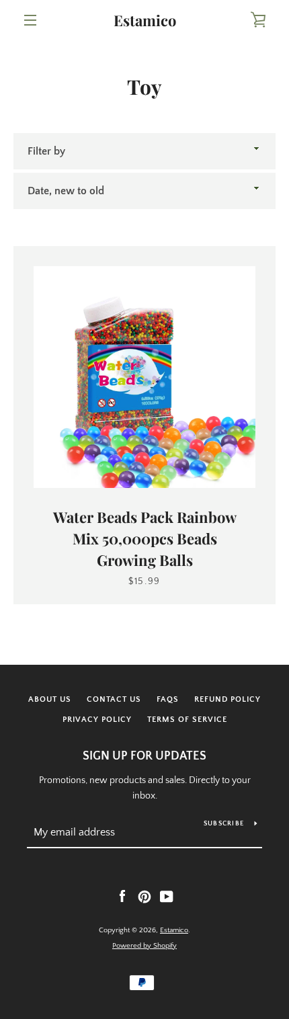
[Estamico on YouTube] (166, 896)
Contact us (114, 699)
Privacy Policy (97, 719)
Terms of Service (187, 719)
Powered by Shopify (144, 946)
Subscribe (224, 823)
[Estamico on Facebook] (122, 896)
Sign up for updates (144, 756)
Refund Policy (227, 699)
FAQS (168, 699)
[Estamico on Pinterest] (144, 896)
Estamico (145, 20)
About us (49, 699)
